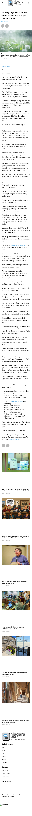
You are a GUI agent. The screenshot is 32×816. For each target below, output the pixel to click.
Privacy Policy (5, 773)
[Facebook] (2, 785)
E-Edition (4, 762)
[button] (2, 26)
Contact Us (5, 770)
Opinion (4, 756)
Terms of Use (5, 777)
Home (3, 747)
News (3, 750)
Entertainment (6, 754)
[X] (2, 787)
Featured (4, 759)
